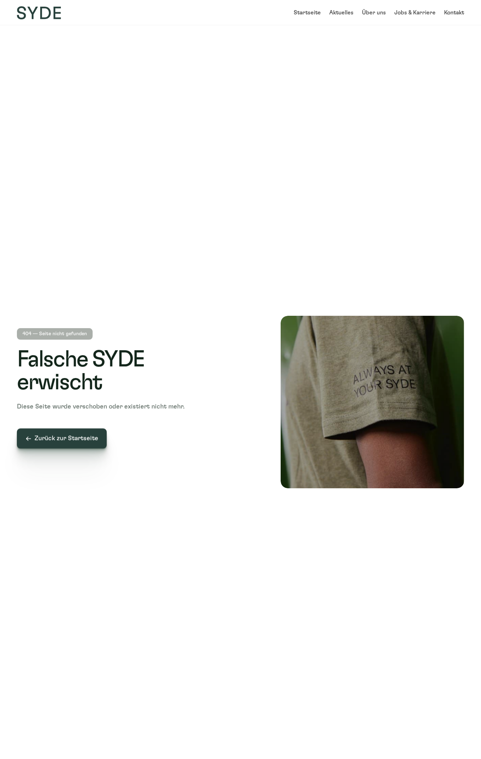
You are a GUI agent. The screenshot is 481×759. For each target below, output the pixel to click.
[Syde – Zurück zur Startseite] (39, 12)
